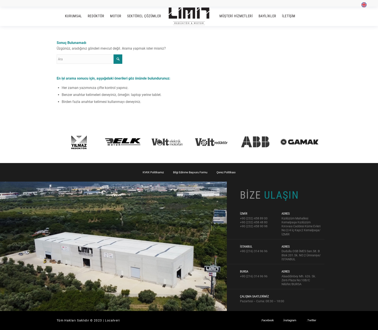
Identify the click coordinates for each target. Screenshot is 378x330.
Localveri (112, 320)
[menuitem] (363, 5)
